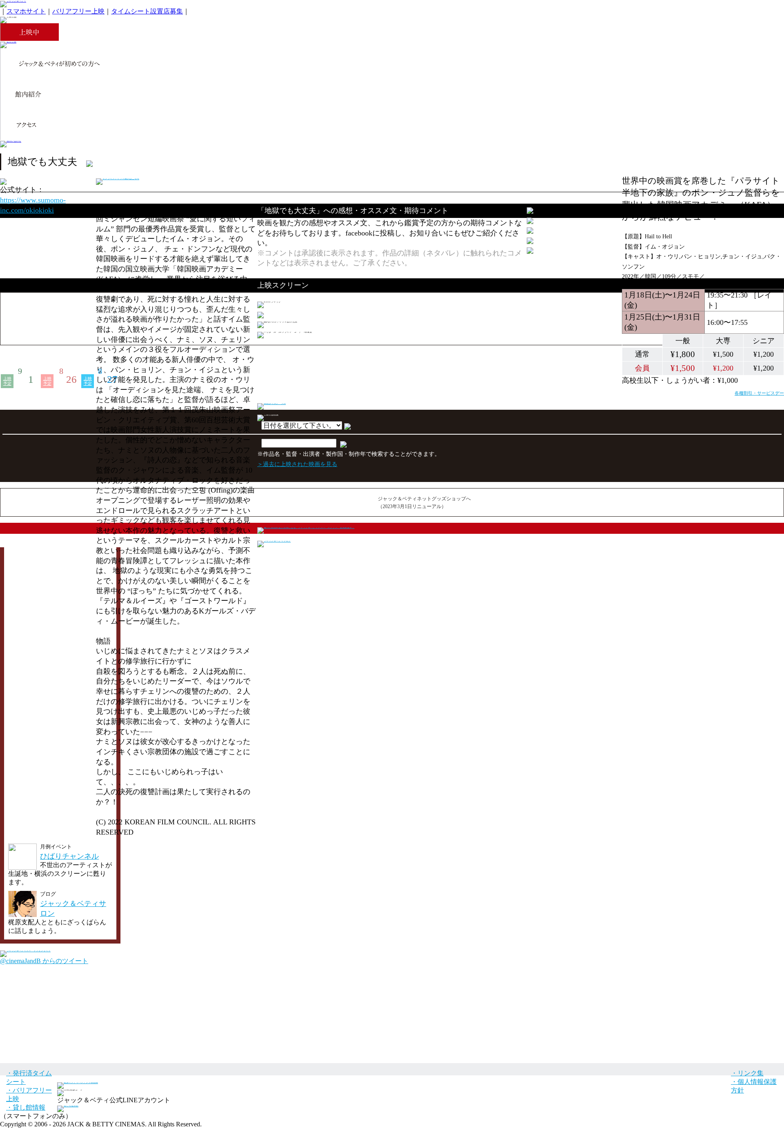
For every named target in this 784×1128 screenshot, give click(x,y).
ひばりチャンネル (69, 856)
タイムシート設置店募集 (147, 11)
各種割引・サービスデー (759, 393)
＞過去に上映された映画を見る (297, 464)
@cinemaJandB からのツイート (44, 960)
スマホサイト (26, 11)
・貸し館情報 (25, 1107)
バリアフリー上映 (78, 11)
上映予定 (7, 381)
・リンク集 (747, 1073)
